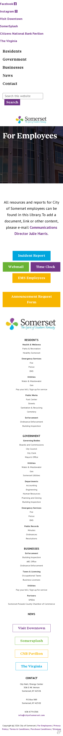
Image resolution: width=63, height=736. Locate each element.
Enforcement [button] (31, 417)
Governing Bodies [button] (31, 440)
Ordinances (31, 534)
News (31, 614)
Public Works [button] (31, 395)
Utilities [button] (31, 377)
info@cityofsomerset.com (31, 715)
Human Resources (31, 493)
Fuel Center (31, 399)
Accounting (31, 485)
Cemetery (31, 411)
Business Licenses (31, 579)
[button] (31, 51)
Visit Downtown (31, 628)
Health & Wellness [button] (31, 344)
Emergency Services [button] (31, 358)
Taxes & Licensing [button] (31, 571)
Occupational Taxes (31, 575)
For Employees (44, 725)
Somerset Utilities (31, 475)
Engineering (31, 489)
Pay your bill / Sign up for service (31, 389)
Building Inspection (31, 426)
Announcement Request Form (31, 299)
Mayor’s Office (31, 457)
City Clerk (31, 453)
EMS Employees (31, 278)
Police (31, 367)
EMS (31, 371)
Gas (31, 385)
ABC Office (31, 561)
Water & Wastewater (31, 381)
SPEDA (32, 600)
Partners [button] (31, 595)
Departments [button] (31, 481)
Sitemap (57, 729)
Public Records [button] (31, 526)
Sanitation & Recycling (31, 407)
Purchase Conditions (41, 729)
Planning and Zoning (31, 498)
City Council (31, 448)
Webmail (16, 267)
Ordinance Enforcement (31, 421)
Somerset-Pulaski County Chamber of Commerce (31, 604)
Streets (31, 403)
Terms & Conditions (19, 729)
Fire (31, 362)
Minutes (31, 530)
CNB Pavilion (31, 654)
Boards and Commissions (31, 444)
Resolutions (31, 538)
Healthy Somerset (31, 352)
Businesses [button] (31, 548)
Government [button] (31, 436)
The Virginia (31, 666)
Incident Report (31, 256)
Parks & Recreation (31, 348)
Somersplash (31, 641)
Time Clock (45, 267)
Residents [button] (31, 340)
